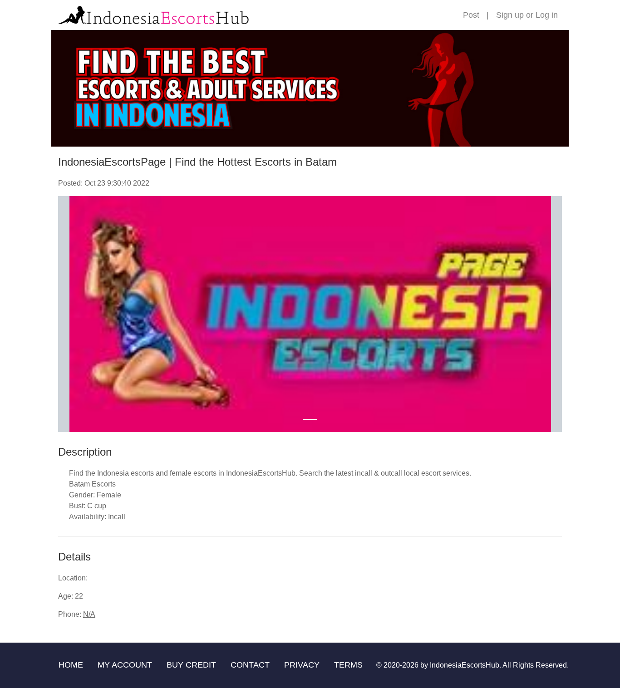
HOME (71, 664)
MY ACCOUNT (125, 664)
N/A (89, 614)
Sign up (510, 15)
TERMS (348, 664)
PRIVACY (302, 664)
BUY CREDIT (191, 664)
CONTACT (250, 664)
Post (471, 15)
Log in (547, 15)
